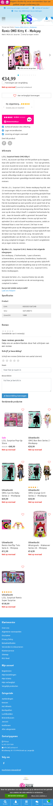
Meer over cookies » (39, 796)
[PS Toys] (26, 19)
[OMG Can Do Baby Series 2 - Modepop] (13, 472)
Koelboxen (6, 725)
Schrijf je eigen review (30, 34)
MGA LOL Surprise (13, 34)
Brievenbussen (8, 718)
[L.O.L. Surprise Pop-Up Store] (13, 419)
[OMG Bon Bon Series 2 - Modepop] (39, 419)
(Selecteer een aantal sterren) (22, 356)
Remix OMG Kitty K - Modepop (26, 27)
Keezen (5, 703)
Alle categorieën (9, 729)
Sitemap (5, 655)
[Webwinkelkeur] (26, 785)
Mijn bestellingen (9, 675)
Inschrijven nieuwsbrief (11, 770)
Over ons (5, 628)
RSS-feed (5, 658)
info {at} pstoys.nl (10, 747)
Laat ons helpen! (8, 291)
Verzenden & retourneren (12, 647)
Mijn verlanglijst (8, 682)
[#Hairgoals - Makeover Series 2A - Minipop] (39, 524)
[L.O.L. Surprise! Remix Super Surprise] (13, 576)
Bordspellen (7, 710)
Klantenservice (8, 651)
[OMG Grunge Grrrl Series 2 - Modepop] (39, 472)
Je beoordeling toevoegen (14, 396)
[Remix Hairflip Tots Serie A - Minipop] (13, 524)
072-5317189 (8, 744)
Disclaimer (6, 636)
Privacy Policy (7, 639)
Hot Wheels (6, 706)
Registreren (6, 671)
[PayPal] (26, 780)
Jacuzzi (5, 722)
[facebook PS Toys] (4, 763)
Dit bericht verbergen (16, 796)
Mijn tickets (6, 679)
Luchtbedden (7, 714)
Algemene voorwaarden (11, 632)
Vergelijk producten (10, 686)
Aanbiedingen (7, 699)
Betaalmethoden (9, 643)
